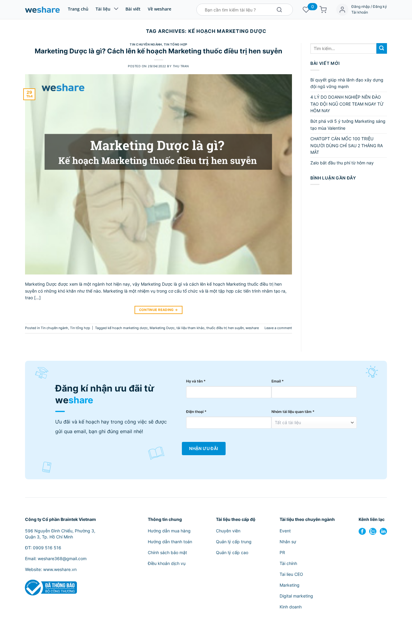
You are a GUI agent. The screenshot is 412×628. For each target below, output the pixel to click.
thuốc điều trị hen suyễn (225, 328)
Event (285, 530)
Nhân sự (288, 541)
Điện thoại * (196, 411)
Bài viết (133, 9)
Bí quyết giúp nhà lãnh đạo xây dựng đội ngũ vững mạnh (346, 83)
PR (282, 552)
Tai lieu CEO (291, 574)
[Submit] (381, 48)
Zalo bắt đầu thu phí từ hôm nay (342, 162)
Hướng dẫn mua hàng (169, 530)
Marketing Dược (162, 328)
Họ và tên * (196, 381)
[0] (306, 9)
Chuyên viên (228, 530)
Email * (277, 381)
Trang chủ (78, 9)
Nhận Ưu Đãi (203, 448)
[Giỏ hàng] (323, 9)
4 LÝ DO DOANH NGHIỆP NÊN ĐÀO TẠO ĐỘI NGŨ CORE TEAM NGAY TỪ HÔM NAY (347, 103)
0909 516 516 (47, 547)
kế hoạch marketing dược (128, 328)
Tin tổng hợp (175, 44)
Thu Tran (181, 66)
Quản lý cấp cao (232, 552)
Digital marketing (296, 595)
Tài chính (288, 563)
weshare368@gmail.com (62, 558)
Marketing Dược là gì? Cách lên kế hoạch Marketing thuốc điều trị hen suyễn (158, 51)
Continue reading (158, 310)
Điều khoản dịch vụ (166, 563)
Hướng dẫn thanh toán (170, 541)
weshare (252, 328)
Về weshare (159, 9)
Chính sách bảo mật (167, 552)
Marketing (289, 585)
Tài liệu (103, 9)
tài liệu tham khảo (190, 328)
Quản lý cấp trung (234, 541)
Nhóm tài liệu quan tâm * (293, 411)
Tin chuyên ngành (146, 44)
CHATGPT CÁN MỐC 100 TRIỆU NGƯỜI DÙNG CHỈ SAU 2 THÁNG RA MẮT (346, 145)
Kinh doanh (291, 606)
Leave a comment (278, 328)
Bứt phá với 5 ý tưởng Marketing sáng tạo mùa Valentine (347, 124)
